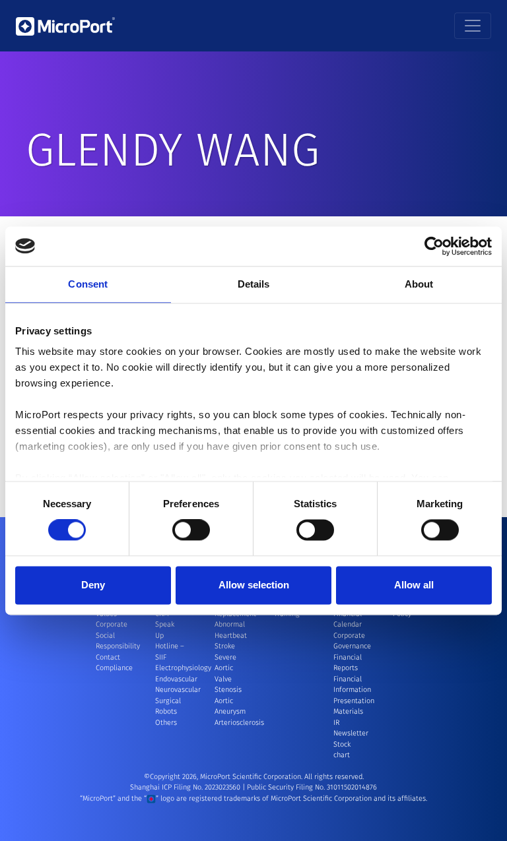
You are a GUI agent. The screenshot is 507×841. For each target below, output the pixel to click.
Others (166, 722)
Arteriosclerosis (239, 722)
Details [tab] (254, 284)
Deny (93, 584)
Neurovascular (178, 689)
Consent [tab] (88, 284)
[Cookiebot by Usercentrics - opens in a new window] (434, 246)
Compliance (114, 668)
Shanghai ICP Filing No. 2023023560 (186, 787)
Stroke (225, 646)
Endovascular (176, 679)
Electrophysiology (183, 668)
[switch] (191, 530)
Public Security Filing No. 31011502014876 (312, 787)
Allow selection (254, 584)
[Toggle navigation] (472, 26)
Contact (108, 657)
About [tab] (419, 284)
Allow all (414, 584)
